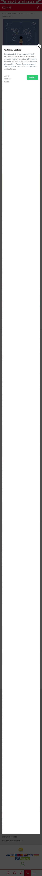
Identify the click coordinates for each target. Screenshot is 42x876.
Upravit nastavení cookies (7, 79)
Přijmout (32, 77)
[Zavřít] (39, 46)
